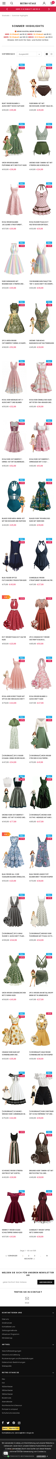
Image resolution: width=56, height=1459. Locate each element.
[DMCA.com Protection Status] (11, 1428)
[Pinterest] (14, 1422)
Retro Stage (28, 3)
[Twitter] (8, 1422)
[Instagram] (19, 1422)
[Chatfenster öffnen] (5, 1453)
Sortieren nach (8, 54)
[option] (28, 9)
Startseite (5, 15)
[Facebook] (3, 1422)
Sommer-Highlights (20, 15)
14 (47, 1256)
